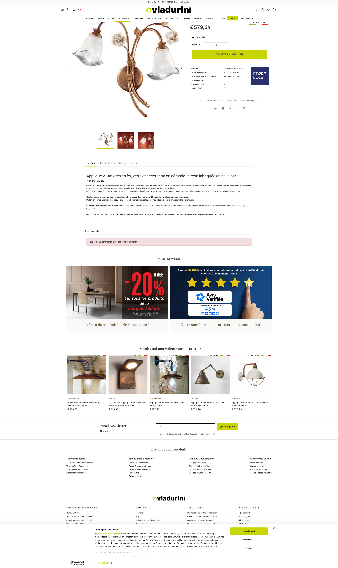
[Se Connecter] (262, 9)
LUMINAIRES (123, 18)
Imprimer (254, 101)
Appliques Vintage (170, 258)
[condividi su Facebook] (237, 108)
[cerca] (257, 9)
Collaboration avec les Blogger (148, 520)
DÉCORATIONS (172, 18)
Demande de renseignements (118, 163)
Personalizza (247, 540)
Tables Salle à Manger (141, 458)
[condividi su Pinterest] (244, 108)
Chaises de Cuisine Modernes (202, 466)
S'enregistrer (228, 426)
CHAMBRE (198, 18)
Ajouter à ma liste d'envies (214, 101)
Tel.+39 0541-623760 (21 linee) (79, 517)
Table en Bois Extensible (77, 466)
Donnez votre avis (237, 101)
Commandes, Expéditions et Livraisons (203, 517)
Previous (70, 68)
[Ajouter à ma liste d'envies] (99, 367)
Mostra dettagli (102, 563)
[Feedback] (73, 9)
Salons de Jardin (257, 466)
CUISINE (222, 18)
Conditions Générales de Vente (200, 520)
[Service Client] (68, 9)
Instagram (245, 517)
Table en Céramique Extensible (79, 463)
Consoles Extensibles (75, 473)
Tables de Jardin (136, 476)
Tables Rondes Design (138, 463)
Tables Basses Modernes (140, 466)
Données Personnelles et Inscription (202, 513)
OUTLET (233, 18)
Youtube (245, 520)
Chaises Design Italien (201, 458)
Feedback (139, 513)
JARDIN (186, 18)
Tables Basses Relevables (140, 469)
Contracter (247, 18)
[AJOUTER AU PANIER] (99, 361)
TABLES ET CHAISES (94, 18)
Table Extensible (75, 458)
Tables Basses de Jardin (261, 473)
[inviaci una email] (62, 9)
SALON (110, 18)
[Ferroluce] (260, 76)
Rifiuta (249, 548)
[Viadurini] (168, 9)
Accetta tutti (249, 531)
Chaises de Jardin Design (200, 473)
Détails (90, 163)
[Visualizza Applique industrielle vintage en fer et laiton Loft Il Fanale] (223, 361)
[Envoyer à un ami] (223, 108)
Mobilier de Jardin (260, 458)
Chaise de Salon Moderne (200, 469)
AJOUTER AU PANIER (229, 54)
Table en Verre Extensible (77, 469)
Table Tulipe (134, 473)
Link (214, 434)
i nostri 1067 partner (110, 533)
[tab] (90, 162)
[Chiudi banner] (274, 528)
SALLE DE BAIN (154, 18)
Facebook (245, 513)
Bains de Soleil (256, 463)
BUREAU (210, 18)
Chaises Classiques (197, 463)
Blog (137, 517)
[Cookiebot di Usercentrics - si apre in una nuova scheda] (77, 563)
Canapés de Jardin (258, 469)
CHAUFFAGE (138, 18)
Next (182, 68)
